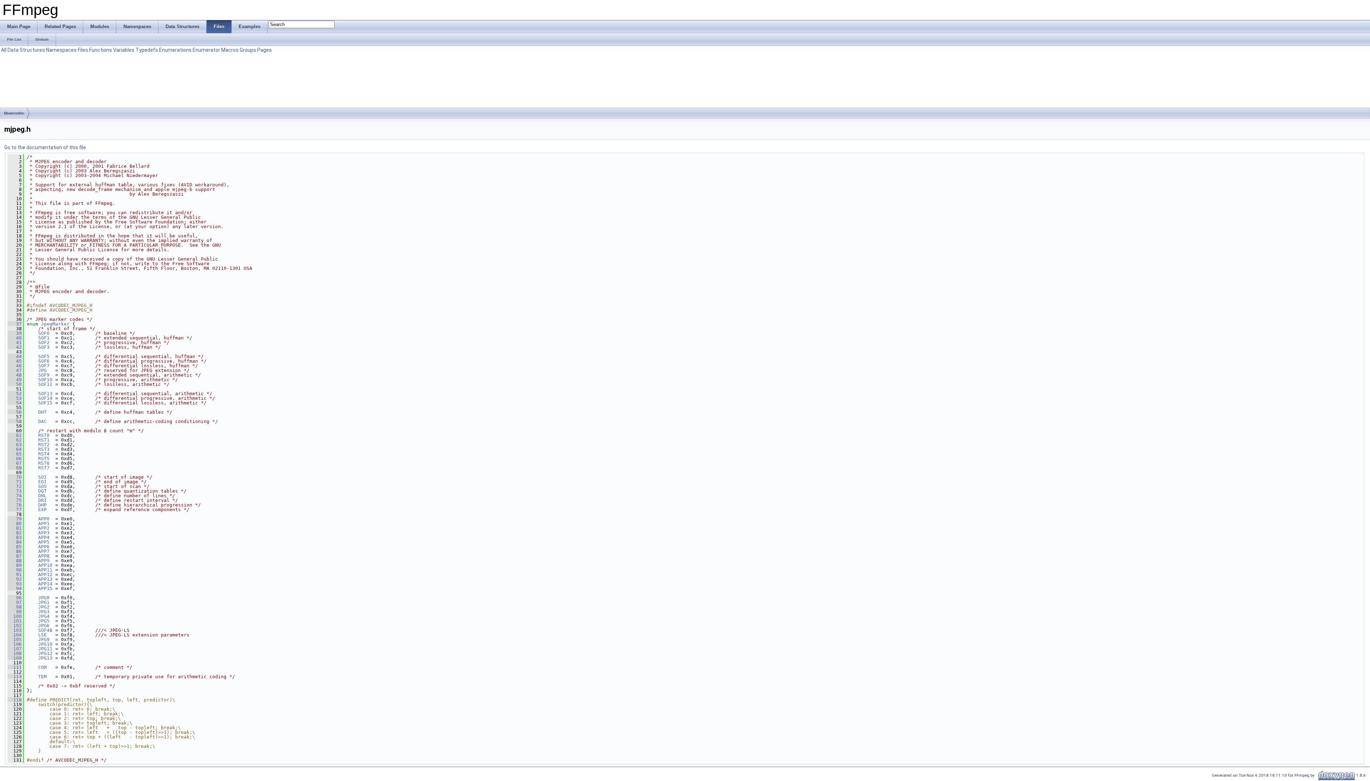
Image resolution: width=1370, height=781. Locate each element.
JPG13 (45, 658)
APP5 (44, 542)
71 (14, 481)
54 (14, 402)
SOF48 (45, 630)
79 (14, 518)
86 (14, 551)
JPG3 (44, 611)
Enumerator (206, 50)
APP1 (44, 523)
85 (14, 546)
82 (14, 532)
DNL (42, 495)
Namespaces (61, 50)
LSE (42, 635)
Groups (248, 50)
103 (14, 630)
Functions (100, 50)
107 (14, 648)
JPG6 (44, 625)
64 (14, 449)
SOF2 (44, 342)
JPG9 (44, 639)
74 (14, 495)
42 (14, 347)
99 (14, 611)
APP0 (44, 518)
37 (14, 324)
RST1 (44, 440)
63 (14, 444)
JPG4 (44, 616)
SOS (42, 486)
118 (14, 699)
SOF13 (45, 393)
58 (14, 421)
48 (14, 375)
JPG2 (44, 607)
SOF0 (44, 333)
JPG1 (44, 602)
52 (14, 393)
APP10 (45, 565)
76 (14, 505)
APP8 (44, 556)
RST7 (44, 467)
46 (14, 365)
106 (14, 644)
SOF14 (45, 398)
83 (14, 537)
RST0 (44, 435)
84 (14, 542)
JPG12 (45, 653)
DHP (42, 505)
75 (14, 500)
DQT (42, 491)
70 (14, 477)
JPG (42, 370)
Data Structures (26, 50)
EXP (42, 509)
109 (14, 658)
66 (14, 458)
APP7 (44, 551)
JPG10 (45, 644)
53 (14, 398)
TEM (42, 676)
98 (14, 607)
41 (14, 342)
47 (14, 370)
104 (14, 635)
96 (14, 597)
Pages (264, 50)
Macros (230, 50)
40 (14, 338)
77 (14, 509)
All (3, 50)
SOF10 (45, 379)
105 (14, 639)
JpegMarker (55, 324)
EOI (42, 481)
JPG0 (44, 597)
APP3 (44, 532)
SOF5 (44, 356)
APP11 (45, 570)
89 (14, 565)
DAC (42, 421)
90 (14, 570)
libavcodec (14, 113)
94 (14, 588)
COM (42, 667)
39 (14, 333)
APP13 (45, 579)
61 (14, 435)
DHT (42, 412)
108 (14, 653)
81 (14, 528)
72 (14, 486)
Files (83, 50)
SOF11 (45, 384)
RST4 (44, 454)
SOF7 (44, 365)
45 (14, 361)
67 (14, 463)
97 (14, 602)
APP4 (44, 537)
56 (14, 412)
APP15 (45, 588)
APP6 (44, 546)
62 (14, 440)
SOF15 (45, 402)
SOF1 (44, 338)
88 (14, 560)
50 (14, 384)
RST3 (44, 449)
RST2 (44, 444)
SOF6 (44, 361)
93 (14, 583)
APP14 (45, 583)
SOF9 (44, 375)
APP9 (44, 560)
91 (14, 574)
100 (14, 616)
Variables (124, 50)
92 (14, 579)
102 (14, 625)
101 (14, 621)
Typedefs (147, 50)
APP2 (44, 528)
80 (14, 523)
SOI (42, 477)
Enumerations (175, 50)
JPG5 (44, 621)
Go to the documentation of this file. (45, 147)
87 (14, 556)
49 (14, 379)
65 (14, 454)
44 (14, 356)
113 (14, 676)
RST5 (44, 458)
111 (14, 667)
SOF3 (44, 347)
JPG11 (45, 648)
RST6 (44, 463)
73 (14, 491)
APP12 (45, 574)
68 (14, 467)
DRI (42, 500)
